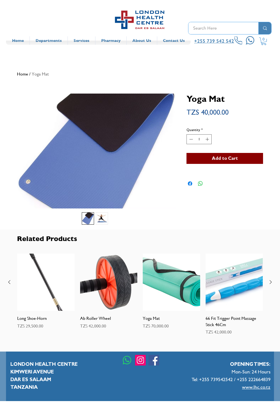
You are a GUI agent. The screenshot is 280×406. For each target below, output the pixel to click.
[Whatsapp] (127, 360)
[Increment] (208, 139)
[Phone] (238, 41)
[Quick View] (46, 282)
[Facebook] (153, 360)
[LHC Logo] (140, 20)
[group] (140, 294)
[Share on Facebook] (190, 183)
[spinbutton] (199, 139)
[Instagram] (140, 360)
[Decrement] (190, 139)
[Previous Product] (9, 282)
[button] (263, 41)
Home (22, 74)
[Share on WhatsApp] (200, 183)
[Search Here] (264, 28)
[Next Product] (270, 282)
